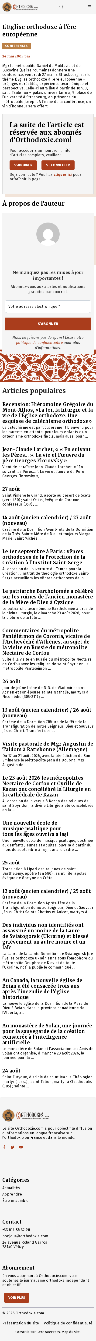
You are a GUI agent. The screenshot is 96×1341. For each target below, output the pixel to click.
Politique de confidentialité (68, 1323)
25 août (11, 863)
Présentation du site (20, 1323)
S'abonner (23, 165)
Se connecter (58, 165)
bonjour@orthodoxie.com (25, 1236)
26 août (11, 681)
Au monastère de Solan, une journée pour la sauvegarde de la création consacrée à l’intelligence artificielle (47, 1034)
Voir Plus (16, 1298)
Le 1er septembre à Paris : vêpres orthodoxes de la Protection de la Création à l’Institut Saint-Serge (44, 557)
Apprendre (12, 1194)
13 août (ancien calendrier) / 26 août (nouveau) (46, 712)
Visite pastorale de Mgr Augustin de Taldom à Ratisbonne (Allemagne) (47, 746)
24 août (11, 1071)
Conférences (16, 46)
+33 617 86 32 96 (16, 1230)
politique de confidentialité (39, 342)
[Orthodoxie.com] (20, 7)
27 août (11, 489)
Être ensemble (15, 1200)
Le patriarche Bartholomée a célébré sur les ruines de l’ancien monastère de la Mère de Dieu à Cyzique (47, 596)
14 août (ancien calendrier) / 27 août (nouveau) (46, 520)
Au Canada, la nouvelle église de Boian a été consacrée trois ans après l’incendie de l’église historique (42, 988)
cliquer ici (63, 174)
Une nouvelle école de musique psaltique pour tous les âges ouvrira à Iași (35, 828)
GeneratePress (48, 1332)
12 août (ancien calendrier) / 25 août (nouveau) (46, 894)
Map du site (71, 1332)
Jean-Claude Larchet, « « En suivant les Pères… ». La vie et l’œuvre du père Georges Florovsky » (46, 455)
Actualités (11, 1188)
